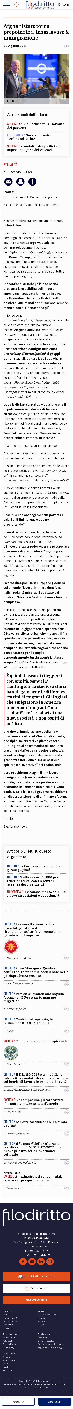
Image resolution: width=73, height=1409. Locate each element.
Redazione (8, 1324)
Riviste (6, 1367)
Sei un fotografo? (46, 1341)
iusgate (11, 1031)
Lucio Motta (14, 1111)
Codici (5, 1363)
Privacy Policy (9, 1344)
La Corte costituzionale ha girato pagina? (33, 868)
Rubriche (7, 1370)
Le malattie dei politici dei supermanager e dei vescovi (34, 148)
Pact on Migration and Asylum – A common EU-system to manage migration (35, 997)
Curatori (42, 1318)
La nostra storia (10, 1321)
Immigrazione (42, 205)
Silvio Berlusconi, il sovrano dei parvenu (35, 125)
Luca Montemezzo (18, 1089)
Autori (41, 1311)
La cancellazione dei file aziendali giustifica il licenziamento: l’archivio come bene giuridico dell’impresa (32, 929)
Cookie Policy (8, 1347)
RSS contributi (10, 1353)
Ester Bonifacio (40, 1089)
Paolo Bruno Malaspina (21, 1162)
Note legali (7, 1341)
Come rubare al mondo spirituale (42, 1041)
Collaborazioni (44, 1334)
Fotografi (42, 1321)
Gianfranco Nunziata (20, 983)
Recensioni (43, 1337)
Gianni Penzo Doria (19, 958)
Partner (41, 1324)
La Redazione (15, 1188)
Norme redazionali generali (50, 1344)
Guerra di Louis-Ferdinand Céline (29, 137)
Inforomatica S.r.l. (11, 1318)
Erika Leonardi (16, 1064)
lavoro (56, 205)
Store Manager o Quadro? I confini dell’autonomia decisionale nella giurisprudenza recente (36, 972)
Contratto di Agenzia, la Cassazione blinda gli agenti (28, 1021)
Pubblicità (7, 1328)
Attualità (10, 164)
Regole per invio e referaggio (51, 1347)
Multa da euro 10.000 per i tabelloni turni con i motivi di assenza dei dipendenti (33, 880)
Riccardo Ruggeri (20, 172)
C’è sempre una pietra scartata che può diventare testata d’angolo (34, 1101)
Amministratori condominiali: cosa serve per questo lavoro (33, 1178)
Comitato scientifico (47, 1314)
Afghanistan (11, 205)
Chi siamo (7, 1311)
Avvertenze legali (11, 1334)
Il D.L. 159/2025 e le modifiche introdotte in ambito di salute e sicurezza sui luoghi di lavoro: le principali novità (36, 1078)
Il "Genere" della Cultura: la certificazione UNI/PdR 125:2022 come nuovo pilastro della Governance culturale (33, 1149)
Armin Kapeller (16, 1009)
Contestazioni (9, 1337)
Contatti (6, 1314)
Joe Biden (26, 205)
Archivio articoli (10, 1360)
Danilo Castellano (17, 1133)
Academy (7, 1357)
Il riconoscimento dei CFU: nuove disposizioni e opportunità (36, 893)
